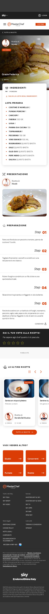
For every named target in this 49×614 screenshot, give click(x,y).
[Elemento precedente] (35, 372)
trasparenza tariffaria (31, 556)
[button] (22, 343)
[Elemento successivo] (41, 372)
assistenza (7, 558)
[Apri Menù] (4, 24)
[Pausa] (29, 372)
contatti (15, 558)
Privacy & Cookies (18, 555)
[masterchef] (16, 24)
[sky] (24, 575)
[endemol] (24, 579)
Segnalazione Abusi (10, 566)
